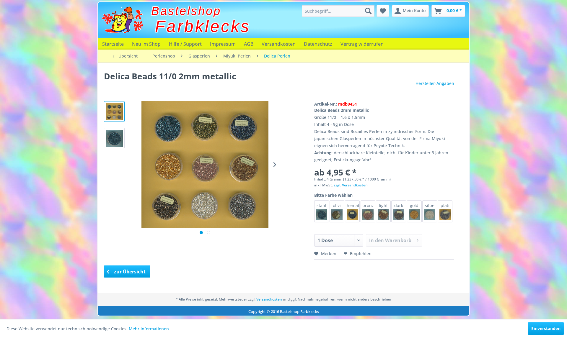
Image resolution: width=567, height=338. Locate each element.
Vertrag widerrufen (362, 44)
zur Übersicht (129, 271)
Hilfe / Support (185, 44)
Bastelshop (186, 10)
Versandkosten (279, 44)
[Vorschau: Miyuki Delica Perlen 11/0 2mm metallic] (114, 111)
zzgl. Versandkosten (351, 185)
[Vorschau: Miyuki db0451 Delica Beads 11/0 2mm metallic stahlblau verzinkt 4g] (114, 138)
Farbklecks (203, 26)
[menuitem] (338, 11)
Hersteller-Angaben (435, 83)
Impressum (223, 44)
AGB (248, 44)
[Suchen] (368, 11)
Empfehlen (360, 253)
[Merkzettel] (383, 11)
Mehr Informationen (149, 329)
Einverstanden (546, 328)
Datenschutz (318, 44)
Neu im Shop (146, 44)
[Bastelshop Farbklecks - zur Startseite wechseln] (122, 20)
